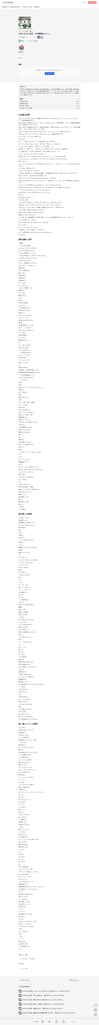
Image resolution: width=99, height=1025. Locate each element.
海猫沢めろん (21, 52)
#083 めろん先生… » (74, 980)
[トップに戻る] (95, 1010)
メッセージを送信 (32, 41)
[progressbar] (49, 1018)
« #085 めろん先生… (25, 980)
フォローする (32, 37)
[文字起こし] (30, 31)
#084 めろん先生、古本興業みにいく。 (35, 33)
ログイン (84, 2)
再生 (22, 41)
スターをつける (23, 958)
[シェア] (26, 37)
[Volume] (37, 1022)
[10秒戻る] (42, 1021)
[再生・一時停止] (49, 1021)
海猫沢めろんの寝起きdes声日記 (11, 7)
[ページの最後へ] (95, 1014)
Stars (23, 37)
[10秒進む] (56, 1021)
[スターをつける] (20, 37)
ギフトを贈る (24, 955)
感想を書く (50, 73)
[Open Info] (32, 31)
